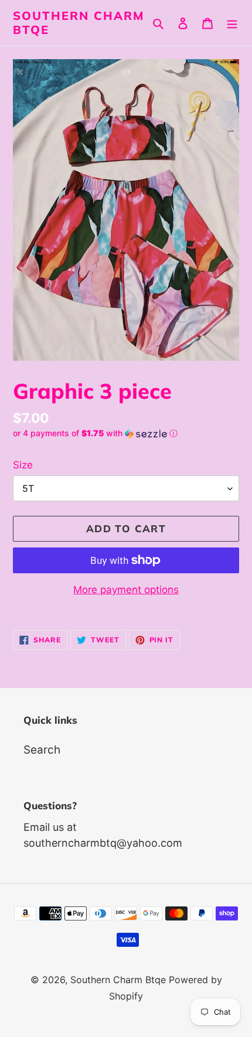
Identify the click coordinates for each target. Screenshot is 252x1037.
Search (41, 750)
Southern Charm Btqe (79, 23)
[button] (95, 433)
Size (23, 465)
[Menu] (232, 23)
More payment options (126, 589)
